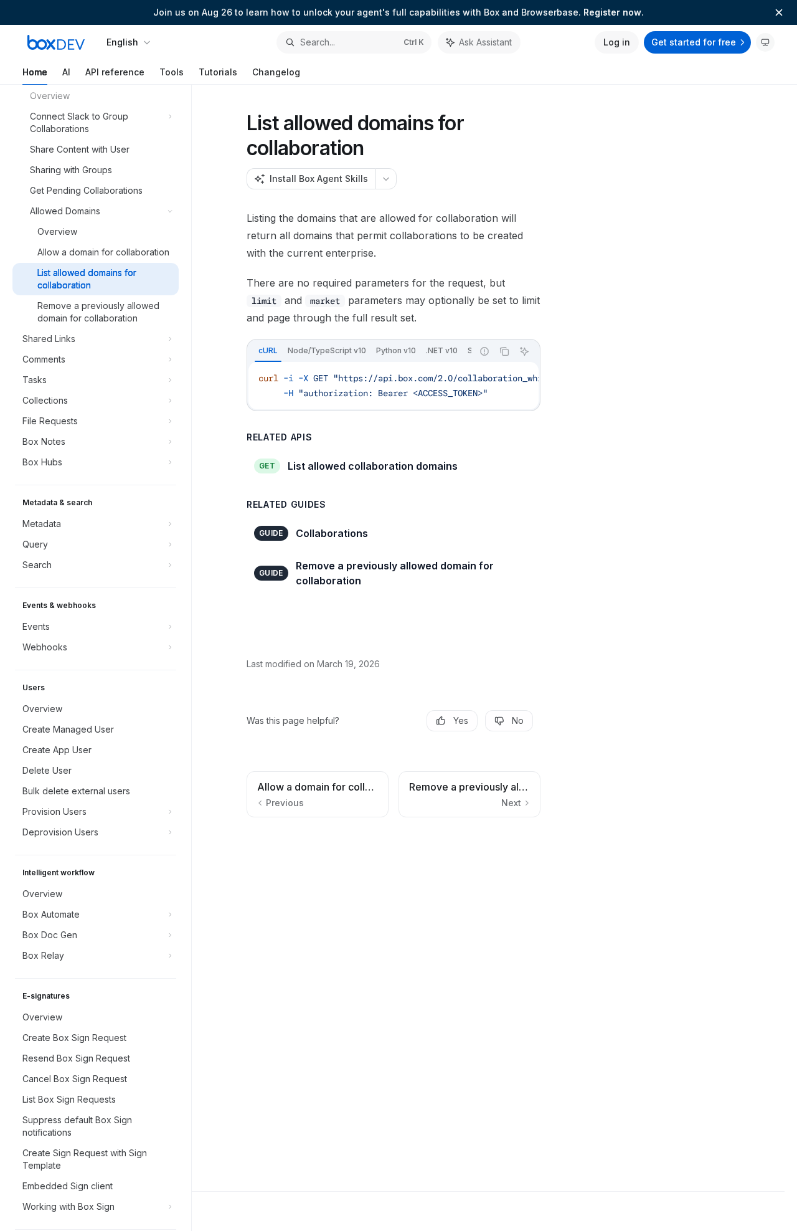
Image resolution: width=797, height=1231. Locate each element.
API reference (114, 72)
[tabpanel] (393, 385)
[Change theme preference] (765, 42)
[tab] (268, 350)
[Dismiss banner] (779, 12)
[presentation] (101, 658)
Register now (612, 12)
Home (34, 72)
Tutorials (218, 72)
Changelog (276, 72)
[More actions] (386, 178)
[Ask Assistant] (524, 351)
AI (66, 72)
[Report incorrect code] (484, 351)
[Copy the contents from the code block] (504, 351)
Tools (171, 72)
